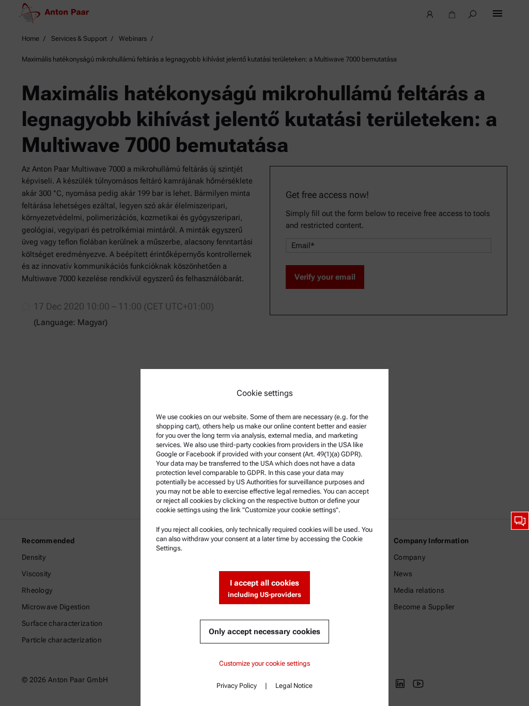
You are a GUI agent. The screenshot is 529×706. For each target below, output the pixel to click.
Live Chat (520, 521)
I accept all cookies (264, 588)
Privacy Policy (236, 685)
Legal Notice (294, 685)
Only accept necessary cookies (264, 631)
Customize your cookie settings (264, 663)
